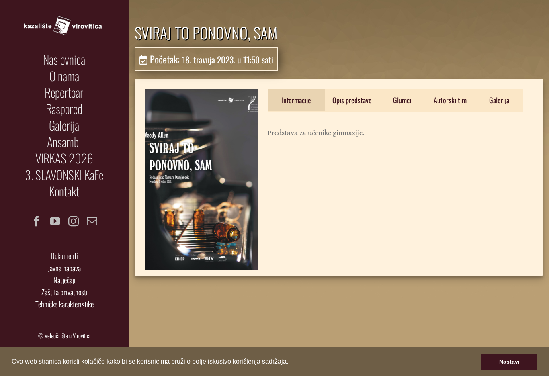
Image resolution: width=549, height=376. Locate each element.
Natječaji (64, 279)
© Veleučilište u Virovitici (64, 335)
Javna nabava (64, 267)
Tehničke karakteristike (64, 303)
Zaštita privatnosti (64, 291)
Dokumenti (64, 255)
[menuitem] (64, 59)
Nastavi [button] (509, 361)
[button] (291, 362)
